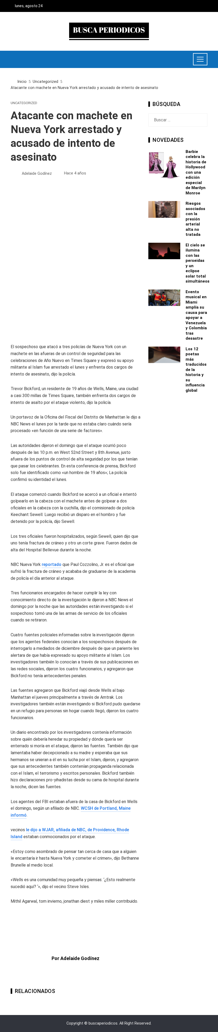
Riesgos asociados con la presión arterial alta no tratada (195, 219)
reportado (51, 564)
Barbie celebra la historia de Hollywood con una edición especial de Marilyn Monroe (196, 172)
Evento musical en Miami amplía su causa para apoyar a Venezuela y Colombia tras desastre (196, 315)
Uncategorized (24, 103)
